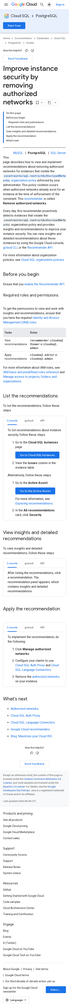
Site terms (42, 969)
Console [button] (12, 420)
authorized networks (46, 676)
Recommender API (40, 247)
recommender (33, 199)
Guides (30, 42)
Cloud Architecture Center (18, 908)
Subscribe (57, 989)
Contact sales (11, 838)
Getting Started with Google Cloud (23, 895)
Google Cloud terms (17, 975)
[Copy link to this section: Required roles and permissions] (7, 301)
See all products (12, 819)
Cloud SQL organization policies (42, 260)
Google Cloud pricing (15, 826)
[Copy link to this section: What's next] (31, 699)
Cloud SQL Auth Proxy (30, 665)
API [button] (42, 420)
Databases (43, 38)
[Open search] (42, 4)
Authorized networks (25, 709)
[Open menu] (6, 4)
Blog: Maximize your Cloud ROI (31, 736)
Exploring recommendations (34, 503)
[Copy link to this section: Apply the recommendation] (7, 615)
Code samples (11, 901)
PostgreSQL (46, 16)
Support (8, 860)
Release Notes (12, 867)
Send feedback (18, 58)
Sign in (60, 4)
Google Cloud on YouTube (18, 949)
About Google (11, 969)
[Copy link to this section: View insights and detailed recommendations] (45, 539)
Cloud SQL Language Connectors (33, 722)
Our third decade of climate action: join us (30, 981)
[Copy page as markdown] (49, 102)
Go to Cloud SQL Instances (37, 455)
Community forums (15, 854)
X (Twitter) (9, 942)
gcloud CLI (10, 247)
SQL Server (58, 153)
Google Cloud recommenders (30, 729)
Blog (5, 930)
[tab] (12, 420)
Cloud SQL (20, 16)
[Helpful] (27, 50)
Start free (14, 25)
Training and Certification (18, 914)
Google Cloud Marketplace (19, 832)
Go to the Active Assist (35, 491)
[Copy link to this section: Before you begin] (43, 274)
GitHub (7, 889)
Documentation (23, 38)
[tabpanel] (34, 472)
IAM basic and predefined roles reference (31, 372)
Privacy (27, 969)
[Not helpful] (32, 50)
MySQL (18, 153)
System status (12, 873)
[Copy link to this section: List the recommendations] (62, 396)
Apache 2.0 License (14, 786)
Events (7, 936)
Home (6, 38)
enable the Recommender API (44, 284)
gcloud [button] (29, 420)
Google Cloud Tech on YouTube (22, 955)
